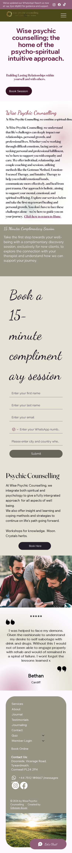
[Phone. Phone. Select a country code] (15, 429)
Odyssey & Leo (18, 807)
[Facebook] (59, 4)
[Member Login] (43, 740)
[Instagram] (54, 4)
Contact (17, 730)
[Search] (25, 15)
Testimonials (20, 720)
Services (17, 704)
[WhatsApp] (14, 778)
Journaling (19, 725)
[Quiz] (43, 735)
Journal (17, 714)
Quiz (15, 735)
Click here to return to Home (42, 216)
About (16, 709)
